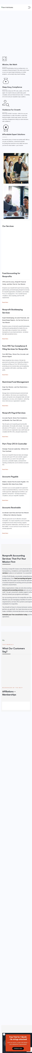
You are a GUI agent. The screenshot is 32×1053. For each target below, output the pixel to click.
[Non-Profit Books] (7, 7)
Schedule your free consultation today (14, 614)
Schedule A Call (18, 1048)
